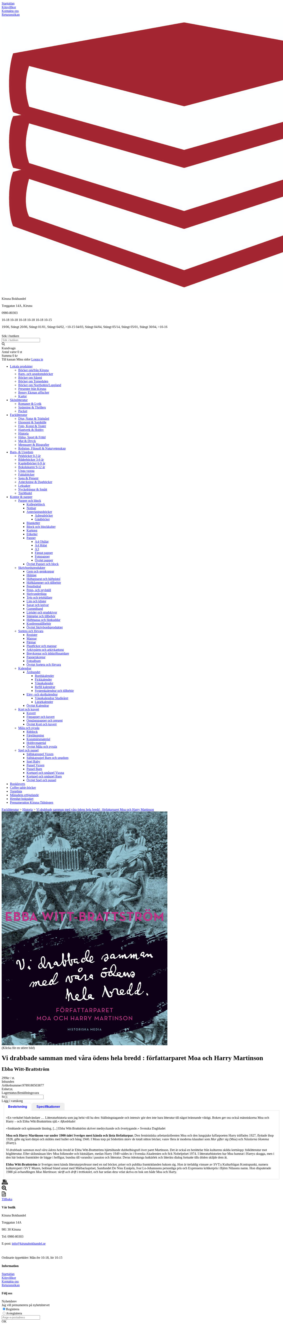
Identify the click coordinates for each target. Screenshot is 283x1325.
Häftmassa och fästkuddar (43, 620)
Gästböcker (42, 519)
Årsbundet (33, 672)
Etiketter (32, 534)
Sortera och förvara (30, 631)
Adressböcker (44, 515)
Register (32, 635)
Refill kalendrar (45, 687)
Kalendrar (24, 668)
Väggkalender (44, 683)
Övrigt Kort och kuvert (42, 724)
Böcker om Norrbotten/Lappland (39, 385)
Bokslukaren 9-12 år (31, 467)
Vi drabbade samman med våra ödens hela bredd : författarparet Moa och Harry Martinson (95, 809)
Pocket (22, 411)
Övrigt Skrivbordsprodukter (45, 627)
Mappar (32, 638)
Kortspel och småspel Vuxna (45, 772)
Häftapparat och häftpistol (43, 579)
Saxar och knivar (38, 605)
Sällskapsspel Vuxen (40, 754)
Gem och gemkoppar (40, 571)
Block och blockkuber (41, 526)
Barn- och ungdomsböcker (35, 374)
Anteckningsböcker (39, 512)
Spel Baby (33, 761)
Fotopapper (42, 556)
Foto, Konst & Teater (32, 426)
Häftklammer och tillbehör (44, 582)
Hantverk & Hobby (31, 430)
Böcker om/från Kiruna (33, 370)
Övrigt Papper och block (43, 564)
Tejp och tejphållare (39, 597)
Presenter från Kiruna (32, 389)
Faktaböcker (26, 474)
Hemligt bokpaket (21, 799)
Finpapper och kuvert (40, 717)
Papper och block (29, 500)
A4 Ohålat (41, 541)
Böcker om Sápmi (30, 377)
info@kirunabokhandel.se (29, 1243)
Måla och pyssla (28, 728)
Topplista (16, 791)
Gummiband (35, 608)
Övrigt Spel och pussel (41, 780)
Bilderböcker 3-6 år (31, 459)
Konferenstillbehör (39, 623)
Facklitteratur (18, 415)
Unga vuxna (26, 471)
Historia (23, 433)
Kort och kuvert (28, 709)
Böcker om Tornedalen (33, 381)
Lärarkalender (44, 702)
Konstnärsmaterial (38, 739)
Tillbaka (7, 1199)
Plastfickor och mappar (42, 646)
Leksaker (24, 485)
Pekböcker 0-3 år (29, 456)
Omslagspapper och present (45, 720)
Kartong (32, 530)
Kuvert (31, 713)
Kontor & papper (21, 497)
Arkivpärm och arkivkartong (45, 649)
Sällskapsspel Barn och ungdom (47, 758)
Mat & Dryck (27, 441)
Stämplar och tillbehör (41, 616)
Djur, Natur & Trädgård (33, 418)
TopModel (25, 493)
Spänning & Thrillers (32, 407)
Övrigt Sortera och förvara (44, 664)
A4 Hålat (41, 545)
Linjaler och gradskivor (42, 612)
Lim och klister (36, 601)
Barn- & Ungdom (21, 452)
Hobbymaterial (36, 743)
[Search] (3, 344)
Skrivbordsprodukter (31, 567)
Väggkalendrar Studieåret (51, 698)
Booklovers (17, 784)
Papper (31, 538)
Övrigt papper (44, 560)
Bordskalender (44, 676)
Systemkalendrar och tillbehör (54, 690)
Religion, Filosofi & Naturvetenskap (42, 448)
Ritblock (32, 731)
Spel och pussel (28, 750)
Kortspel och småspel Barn (44, 776)
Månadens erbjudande (24, 795)
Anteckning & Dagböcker (35, 482)
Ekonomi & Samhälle (32, 422)
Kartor (22, 396)
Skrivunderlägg (37, 594)
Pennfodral (34, 586)
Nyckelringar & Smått (32, 489)
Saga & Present (28, 478)
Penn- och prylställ (39, 590)
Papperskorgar (36, 657)
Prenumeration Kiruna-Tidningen (31, 802)
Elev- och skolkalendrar (42, 694)
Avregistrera (14, 1313)
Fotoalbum (34, 661)
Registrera (12, 1309)
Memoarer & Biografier (33, 444)
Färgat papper (44, 553)
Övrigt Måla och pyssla (42, 746)
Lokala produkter (21, 366)
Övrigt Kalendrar (38, 705)
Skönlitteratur (19, 400)
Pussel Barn (34, 769)
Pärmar (31, 642)
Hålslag (31, 575)
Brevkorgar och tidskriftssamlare (48, 653)
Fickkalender (43, 679)
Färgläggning (35, 735)
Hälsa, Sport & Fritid (32, 437)
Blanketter (33, 523)
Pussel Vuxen (35, 765)
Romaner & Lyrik (29, 403)
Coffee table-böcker (23, 787)
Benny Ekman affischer (33, 392)
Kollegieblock (36, 504)
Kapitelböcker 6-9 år (31, 463)
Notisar (31, 508)
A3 (37, 549)
